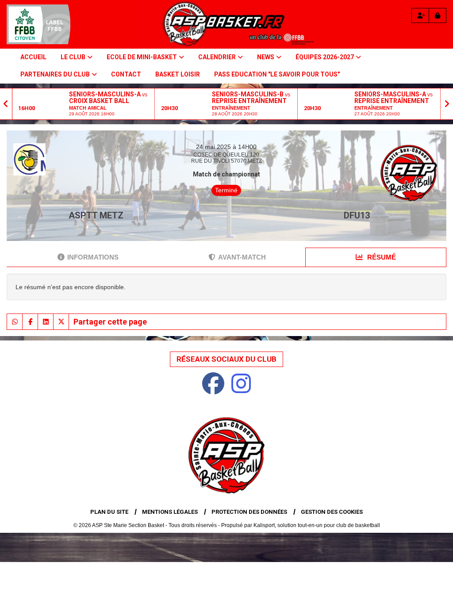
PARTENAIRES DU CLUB (55, 74)
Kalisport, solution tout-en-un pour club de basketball (316, 525)
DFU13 (357, 215)
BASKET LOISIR (177, 74)
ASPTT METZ (96, 215)
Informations (93, 257)
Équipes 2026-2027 (325, 57)
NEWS (265, 57)
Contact (126, 74)
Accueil (33, 57)
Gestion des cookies (332, 511)
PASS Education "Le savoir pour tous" (277, 74)
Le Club (73, 57)
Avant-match (242, 257)
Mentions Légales (170, 511)
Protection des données (249, 511)
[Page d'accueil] (38, 24)
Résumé (380, 257)
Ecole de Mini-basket (142, 57)
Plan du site (109, 511)
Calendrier (217, 57)
